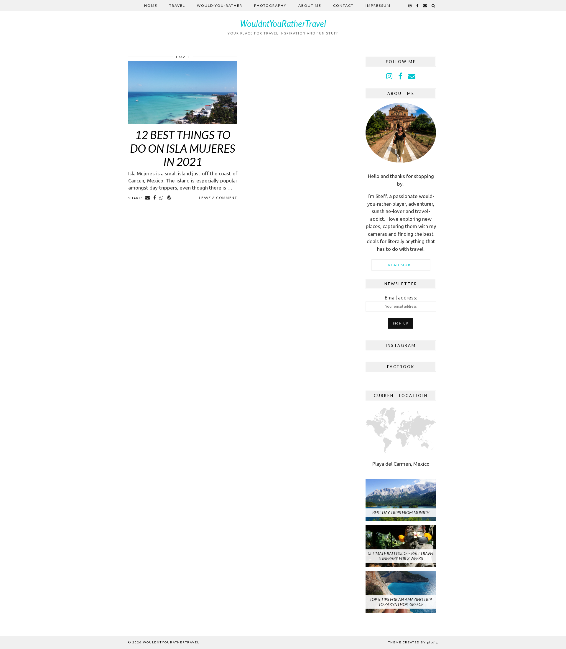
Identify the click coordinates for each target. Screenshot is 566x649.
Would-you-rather (219, 5)
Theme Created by (413, 642)
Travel (177, 5)
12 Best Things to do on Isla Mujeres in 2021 (182, 148)
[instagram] (410, 5)
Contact (343, 5)
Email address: (401, 297)
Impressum (378, 5)
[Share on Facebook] (155, 197)
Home (150, 5)
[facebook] (417, 5)
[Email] (425, 5)
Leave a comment (218, 198)
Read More (400, 265)
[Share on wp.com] (169, 197)
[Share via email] (148, 197)
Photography (270, 5)
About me (309, 5)
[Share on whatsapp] (161, 197)
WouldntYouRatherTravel (283, 23)
